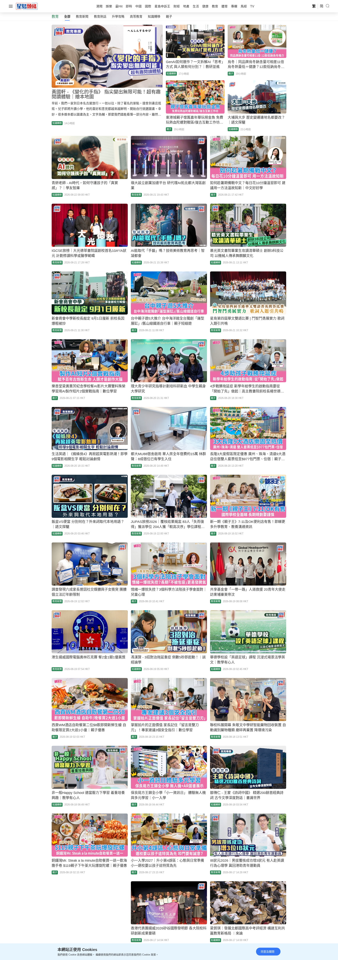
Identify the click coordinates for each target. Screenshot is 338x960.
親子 (169, 16)
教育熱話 (100, 16)
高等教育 (136, 16)
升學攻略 (118, 16)
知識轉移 (154, 16)
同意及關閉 (267, 951)
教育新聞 (82, 16)
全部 (67, 16)
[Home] (26, 6)
